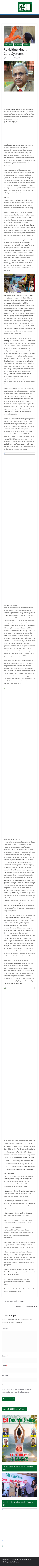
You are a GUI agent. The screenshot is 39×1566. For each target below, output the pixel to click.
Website (5, 1375)
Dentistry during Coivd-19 (25, 1306)
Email (4, 1366)
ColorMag (5, 1562)
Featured (26, 44)
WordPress (14, 1562)
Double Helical (18, 1559)
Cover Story (18, 44)
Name (5, 1356)
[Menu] (3, 16)
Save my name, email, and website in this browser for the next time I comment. (17, 1390)
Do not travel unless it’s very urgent (17, 1301)
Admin (20, 58)
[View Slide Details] (19, 1485)
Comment (6, 1328)
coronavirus (8, 44)
